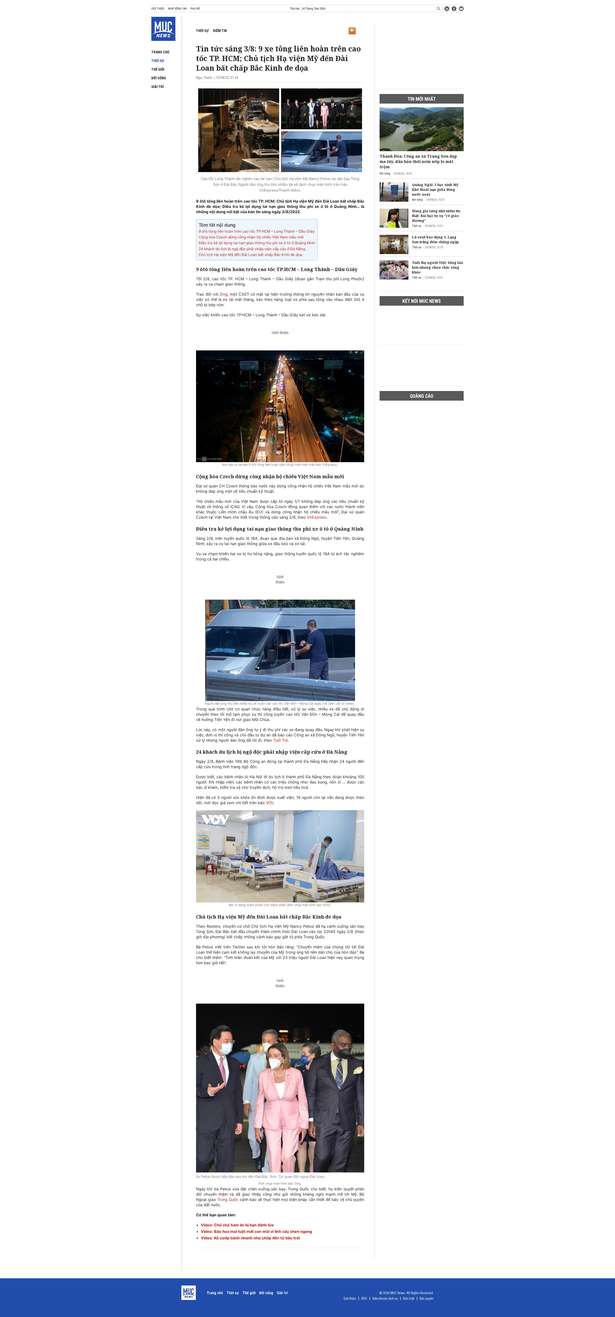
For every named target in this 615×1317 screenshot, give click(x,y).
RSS (364, 1298)
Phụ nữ (195, 8)
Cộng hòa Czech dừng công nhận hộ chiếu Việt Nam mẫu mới (251, 237)
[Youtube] (461, 8)
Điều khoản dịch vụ (385, 1298)
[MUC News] (163, 28)
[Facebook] (454, 8)
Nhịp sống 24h (177, 8)
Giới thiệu (157, 8)
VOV (269, 802)
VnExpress (316, 517)
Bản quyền (427, 1298)
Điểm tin (220, 31)
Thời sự (157, 61)
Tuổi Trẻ (280, 740)
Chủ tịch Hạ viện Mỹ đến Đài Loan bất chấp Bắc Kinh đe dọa (250, 254)
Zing (224, 294)
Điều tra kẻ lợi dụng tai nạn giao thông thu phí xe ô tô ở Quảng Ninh (257, 243)
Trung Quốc (227, 1199)
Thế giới (157, 69)
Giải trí (157, 87)
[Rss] (446, 8)
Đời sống (158, 78)
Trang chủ (160, 52)
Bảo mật (408, 1298)
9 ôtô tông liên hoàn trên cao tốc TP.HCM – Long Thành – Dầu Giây (256, 231)
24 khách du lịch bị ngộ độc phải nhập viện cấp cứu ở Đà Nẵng (252, 249)
